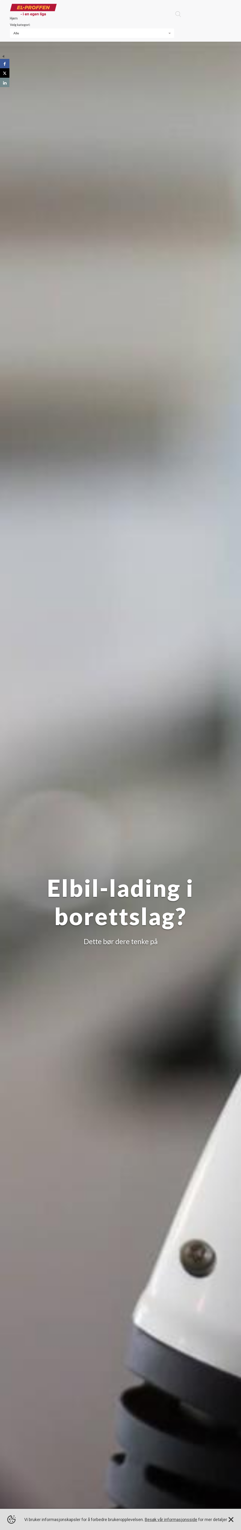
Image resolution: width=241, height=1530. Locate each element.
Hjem (14, 18)
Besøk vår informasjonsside (171, 1519)
